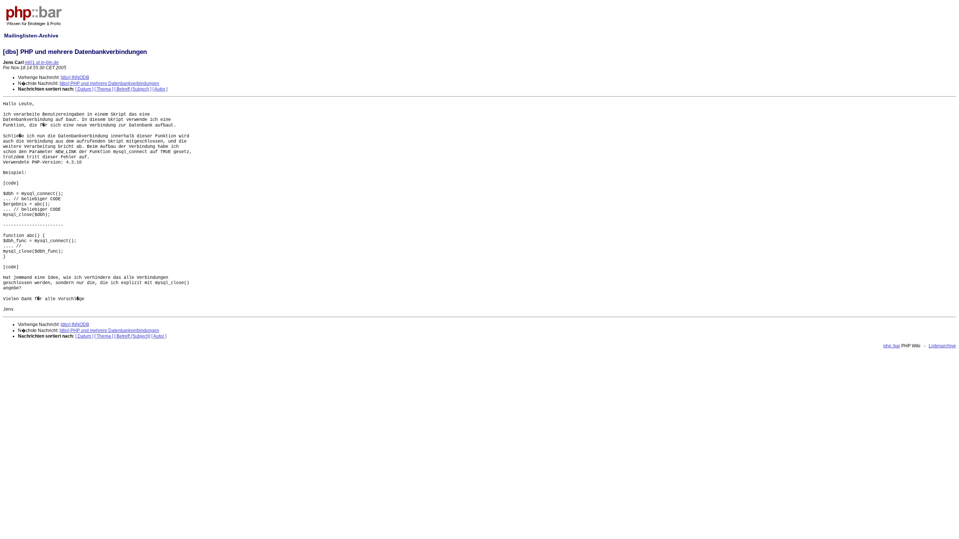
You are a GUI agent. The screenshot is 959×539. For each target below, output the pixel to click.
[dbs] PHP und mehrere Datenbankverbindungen (109, 83)
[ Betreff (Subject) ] (132, 89)
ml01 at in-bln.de (42, 62)
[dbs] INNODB (75, 77)
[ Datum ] (84, 89)
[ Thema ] (103, 89)
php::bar (891, 345)
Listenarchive (942, 345)
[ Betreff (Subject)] (132, 336)
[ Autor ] (159, 89)
